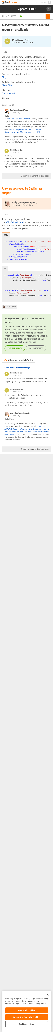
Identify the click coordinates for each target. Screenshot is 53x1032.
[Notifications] (49, 2)
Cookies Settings (26, 1024)
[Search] (48, 9)
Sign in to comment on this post (34, 176)
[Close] (48, 995)
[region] (26, 1011)
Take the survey (15, 348)
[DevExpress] (10, 2)
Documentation (9, 93)
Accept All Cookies (26, 1010)
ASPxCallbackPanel (15, 222)
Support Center (27, 9)
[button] (48, 240)
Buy (37, 2)
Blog (4, 77)
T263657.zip (11, 306)
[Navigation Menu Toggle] (4, 9)
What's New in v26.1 (18, 326)
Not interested (36, 348)
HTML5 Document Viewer (19, 118)
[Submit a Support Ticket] (48, 16)
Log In (43, 2)
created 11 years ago (22, 42)
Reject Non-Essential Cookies (26, 1017)
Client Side (7, 85)
